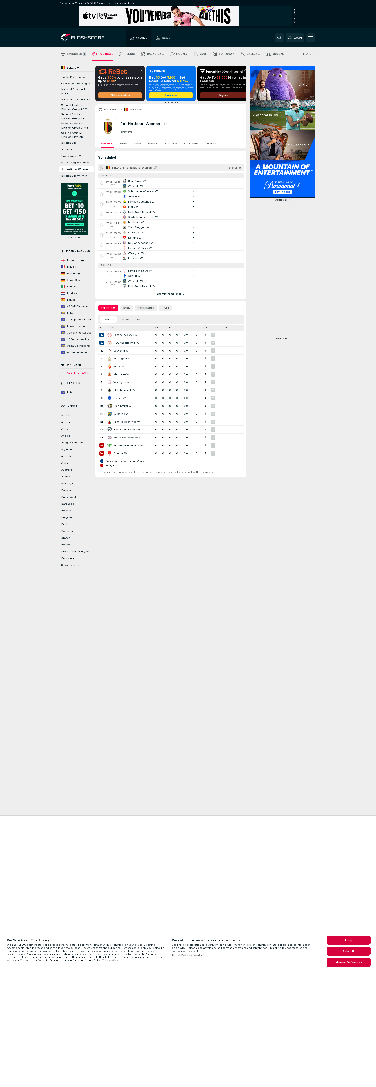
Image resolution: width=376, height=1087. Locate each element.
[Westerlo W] (109, 414)
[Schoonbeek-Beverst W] (109, 445)
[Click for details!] (171, 183)
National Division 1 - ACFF (73, 91)
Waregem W (121, 382)
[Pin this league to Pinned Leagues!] (165, 123)
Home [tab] (125, 319)
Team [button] (110, 327)
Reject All (348, 951)
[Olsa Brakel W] (109, 406)
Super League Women (75, 162)
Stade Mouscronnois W (128, 437)
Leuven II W (120, 350)
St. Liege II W (121, 358)
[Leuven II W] (109, 350)
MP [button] (156, 327)
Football (111, 109)
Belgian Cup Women (74, 176)
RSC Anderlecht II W (126, 342)
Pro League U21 (71, 156)
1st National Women (74, 169)
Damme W (120, 453)
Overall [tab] (108, 319)
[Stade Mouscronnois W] (109, 437)
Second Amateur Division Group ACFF (74, 107)
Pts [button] (205, 327)
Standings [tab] (108, 308)
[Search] (279, 37)
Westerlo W (121, 414)
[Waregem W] (109, 382)
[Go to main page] (86, 37)
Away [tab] (140, 319)
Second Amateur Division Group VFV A (74, 116)
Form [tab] (126, 308)
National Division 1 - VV (75, 99)
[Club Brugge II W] (109, 390)
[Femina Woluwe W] (109, 335)
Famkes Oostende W (126, 421)
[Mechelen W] (109, 374)
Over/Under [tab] (145, 308)
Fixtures (171, 143)
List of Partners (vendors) (188, 955)
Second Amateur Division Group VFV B (74, 125)
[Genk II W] (109, 398)
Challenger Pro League (75, 83)
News (137, 143)
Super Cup (67, 149)
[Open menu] (310, 37)
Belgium (136, 109)
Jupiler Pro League (73, 77)
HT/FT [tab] (165, 308)
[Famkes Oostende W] (109, 422)
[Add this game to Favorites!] (101, 183)
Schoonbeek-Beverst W (128, 445)
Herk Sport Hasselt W (127, 429)
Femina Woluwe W (125, 335)
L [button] (177, 327)
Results (153, 143)
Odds (124, 143)
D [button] (170, 327)
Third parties (110, 960)
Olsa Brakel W (122, 406)
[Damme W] (109, 453)
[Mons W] (109, 366)
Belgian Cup (69, 143)
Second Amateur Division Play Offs (72, 135)
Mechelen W (121, 374)
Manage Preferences (348, 962)
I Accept (348, 940)
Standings (191, 143)
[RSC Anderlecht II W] (109, 343)
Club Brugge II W (124, 390)
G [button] (186, 327)
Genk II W (119, 398)
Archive (210, 143)
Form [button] (226, 327)
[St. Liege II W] (109, 358)
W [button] (163, 327)
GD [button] (196, 327)
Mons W (118, 366)
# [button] (100, 327)
